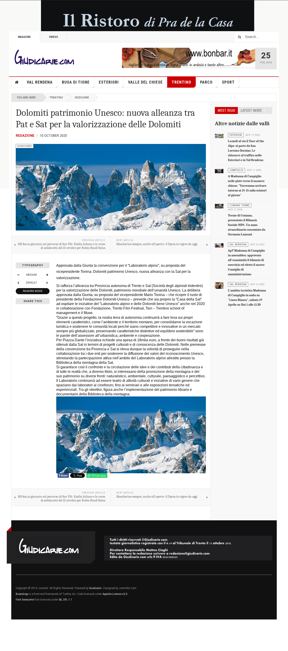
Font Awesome (25, 599)
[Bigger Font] (47, 274)
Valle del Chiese (145, 82)
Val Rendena (40, 82)
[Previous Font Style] (18, 282)
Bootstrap (22, 594)
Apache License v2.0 (115, 594)
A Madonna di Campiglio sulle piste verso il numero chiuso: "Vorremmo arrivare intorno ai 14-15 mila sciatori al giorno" (247, 185)
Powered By (251, 591)
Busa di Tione (76, 82)
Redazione (25, 136)
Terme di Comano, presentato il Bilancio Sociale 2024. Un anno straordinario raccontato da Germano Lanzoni (246, 225)
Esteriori (109, 82)
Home (16, 82)
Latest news (251, 110)
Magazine (24, 37)
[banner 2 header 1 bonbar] (188, 57)
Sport (228, 82)
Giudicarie (82, 97)
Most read (226, 110)
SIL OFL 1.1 (65, 599)
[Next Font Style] (47, 282)
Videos (53, 37)
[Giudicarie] (43, 58)
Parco (206, 82)
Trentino (181, 82)
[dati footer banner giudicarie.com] (188, 548)
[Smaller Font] (18, 274)
